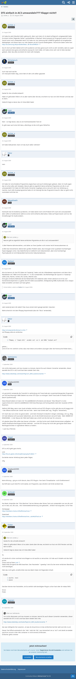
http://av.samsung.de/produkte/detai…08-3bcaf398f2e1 (20, 44)
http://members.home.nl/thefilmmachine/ (16, 511)
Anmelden (27, 657)
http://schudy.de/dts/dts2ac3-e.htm (14, 330)
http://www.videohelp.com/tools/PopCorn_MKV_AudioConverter (23, 374)
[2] (5, 580)
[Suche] (64, 2)
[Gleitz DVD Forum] (4, 2)
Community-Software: (38, 676)
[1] (5, 340)
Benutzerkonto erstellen (44, 657)
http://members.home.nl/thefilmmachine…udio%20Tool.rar (21, 516)
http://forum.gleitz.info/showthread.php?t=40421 (18, 454)
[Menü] (73, 2)
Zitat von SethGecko (12, 613)
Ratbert (20, 287)
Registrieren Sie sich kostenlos (50, 650)
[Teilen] (73, 19)
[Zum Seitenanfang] (73, 676)
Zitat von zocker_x (12, 237)
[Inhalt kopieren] (71, 337)
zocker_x (6, 15)
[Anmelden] (68, 2)
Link (16, 562)
